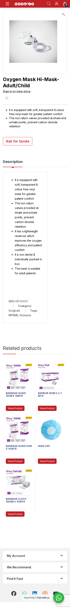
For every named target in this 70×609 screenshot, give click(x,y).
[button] (63, 14)
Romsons (25, 315)
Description (13, 162)
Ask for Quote (17, 141)
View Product (15, 408)
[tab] (13, 163)
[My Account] (57, 3)
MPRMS (13, 315)
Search (48, 4)
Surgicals (14, 310)
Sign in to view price (17, 91)
